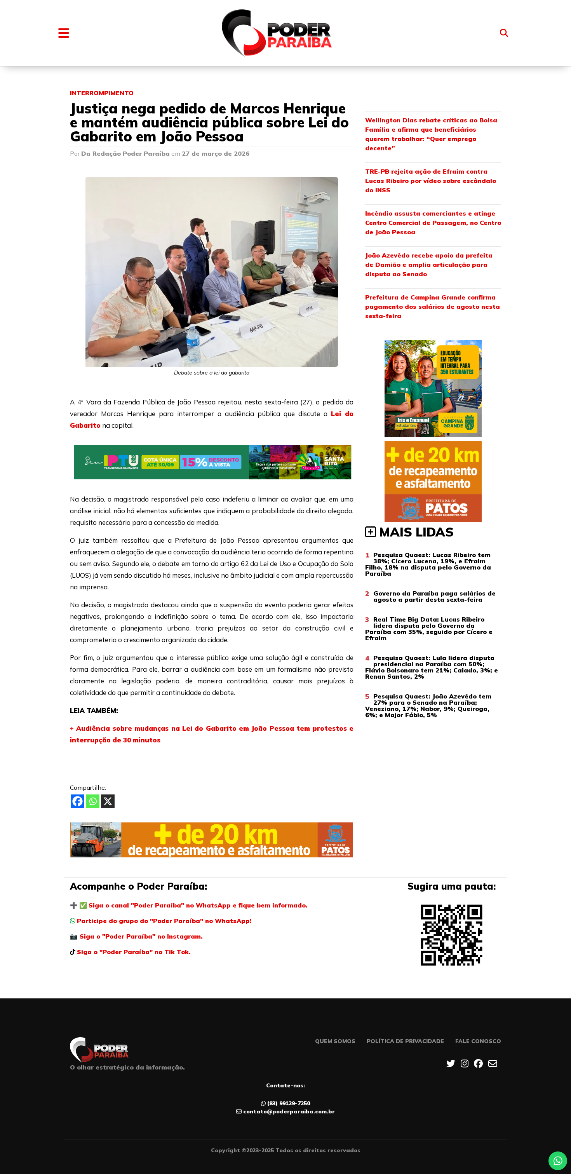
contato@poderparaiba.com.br (289, 1111)
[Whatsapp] (92, 801)
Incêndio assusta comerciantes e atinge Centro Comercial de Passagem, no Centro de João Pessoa (433, 222)
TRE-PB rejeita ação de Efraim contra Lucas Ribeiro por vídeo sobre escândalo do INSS (430, 180)
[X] (108, 801)
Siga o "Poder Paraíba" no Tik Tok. (134, 952)
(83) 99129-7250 (288, 1103)
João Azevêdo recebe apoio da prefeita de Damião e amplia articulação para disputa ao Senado (429, 264)
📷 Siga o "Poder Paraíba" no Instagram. (136, 936)
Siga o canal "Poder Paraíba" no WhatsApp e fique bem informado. (198, 905)
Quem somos (335, 1041)
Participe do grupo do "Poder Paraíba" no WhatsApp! (164, 921)
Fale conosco (478, 1041)
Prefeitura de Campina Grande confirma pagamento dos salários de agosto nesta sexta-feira (432, 306)
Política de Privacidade (405, 1041)
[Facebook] (77, 801)
